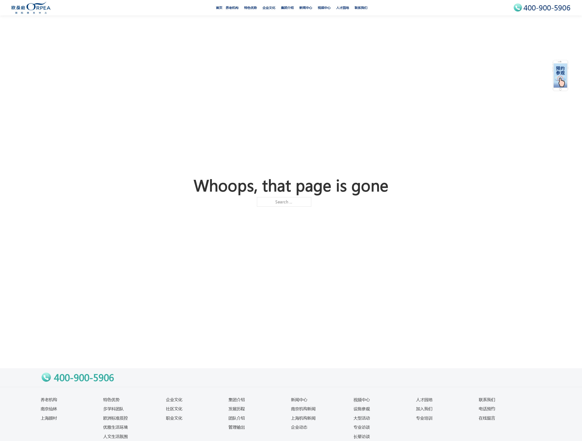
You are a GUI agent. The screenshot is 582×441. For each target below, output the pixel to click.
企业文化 (269, 7)
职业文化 (174, 418)
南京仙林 (49, 408)
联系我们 (361, 7)
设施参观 (362, 408)
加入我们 (424, 408)
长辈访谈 (362, 436)
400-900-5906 (547, 7)
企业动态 (299, 427)
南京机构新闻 (303, 408)
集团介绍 (287, 7)
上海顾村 (49, 418)
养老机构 (232, 7)
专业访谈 (362, 427)
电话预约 (487, 408)
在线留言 (487, 418)
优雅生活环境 (115, 427)
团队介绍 (236, 418)
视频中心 (324, 7)
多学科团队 (113, 408)
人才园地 (342, 7)
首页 (219, 7)
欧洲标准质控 (115, 418)
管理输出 (236, 427)
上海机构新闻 (303, 418)
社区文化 (174, 408)
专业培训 (424, 418)
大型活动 (362, 418)
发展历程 (236, 408)
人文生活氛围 (115, 436)
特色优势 (250, 7)
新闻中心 (305, 7)
